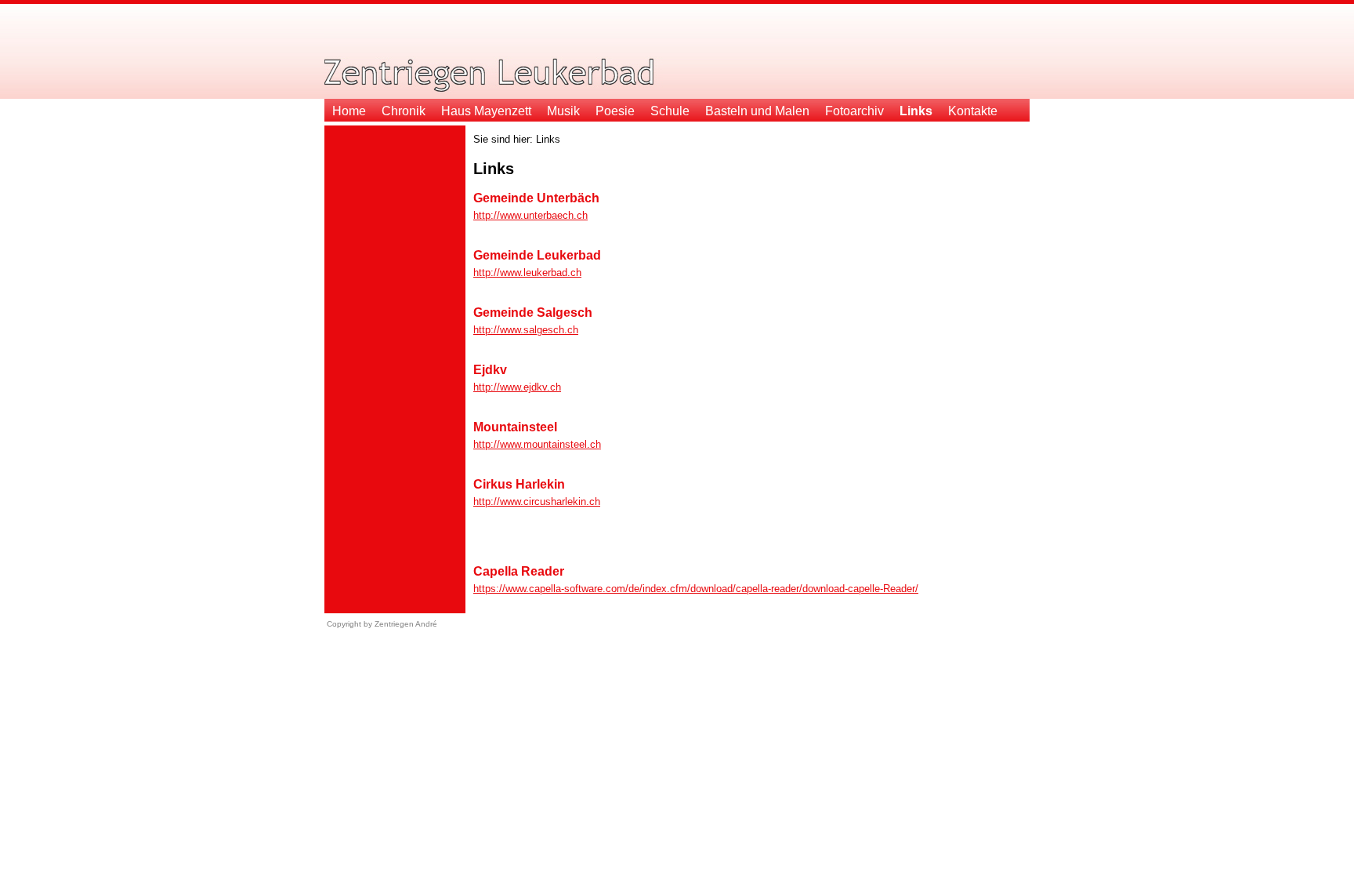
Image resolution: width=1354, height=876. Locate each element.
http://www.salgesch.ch (525, 330)
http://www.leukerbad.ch (527, 272)
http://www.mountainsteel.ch (537, 444)
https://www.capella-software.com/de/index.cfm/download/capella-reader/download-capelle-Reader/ (695, 588)
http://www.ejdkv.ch (517, 387)
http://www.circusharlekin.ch (536, 501)
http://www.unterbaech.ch (530, 215)
